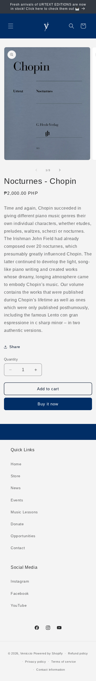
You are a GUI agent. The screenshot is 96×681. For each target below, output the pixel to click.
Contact (18, 548)
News (16, 488)
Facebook (20, 593)
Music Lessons (24, 512)
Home (16, 464)
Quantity (11, 359)
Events (17, 500)
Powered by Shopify (48, 653)
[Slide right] (60, 170)
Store (16, 476)
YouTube (19, 605)
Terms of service (63, 661)
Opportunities (23, 536)
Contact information (50, 669)
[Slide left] (36, 170)
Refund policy (78, 653)
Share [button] (14, 347)
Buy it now (48, 404)
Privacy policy (35, 661)
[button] (11, 26)
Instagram (20, 581)
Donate (17, 524)
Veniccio (26, 653)
